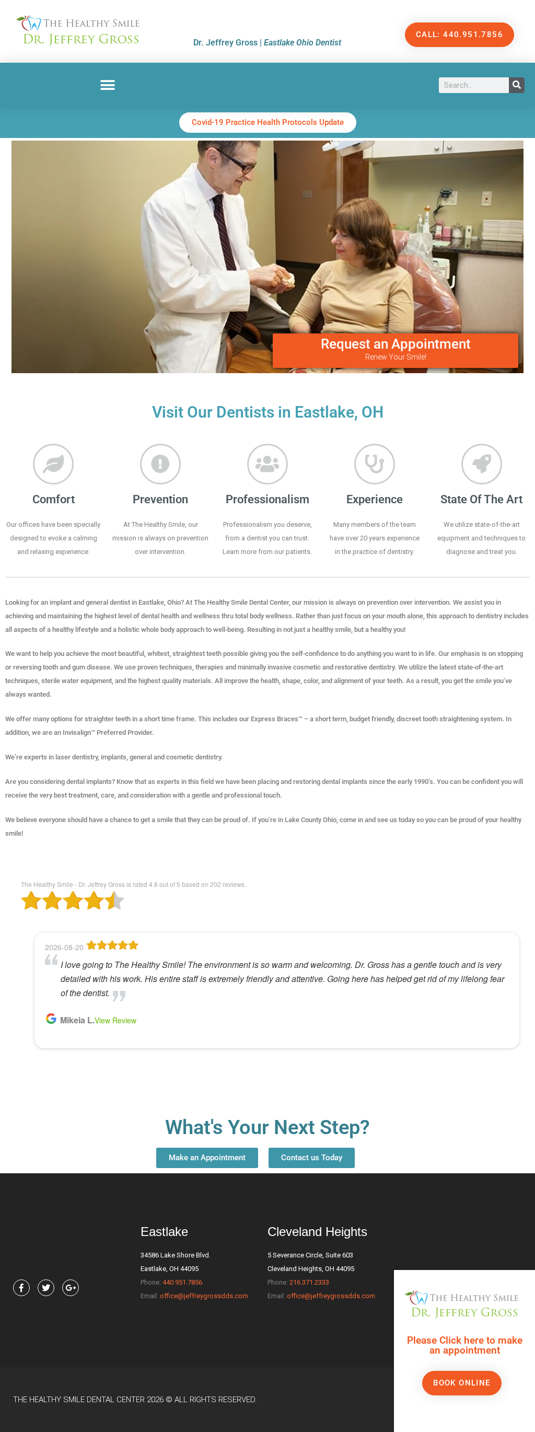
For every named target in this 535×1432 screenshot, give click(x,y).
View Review (115, 1020)
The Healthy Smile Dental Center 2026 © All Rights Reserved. (135, 1399)
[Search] (517, 85)
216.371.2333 (309, 1282)
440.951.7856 (182, 1282)
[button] (108, 85)
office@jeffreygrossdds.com (204, 1296)
